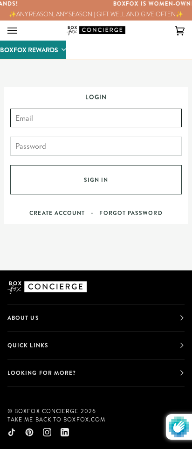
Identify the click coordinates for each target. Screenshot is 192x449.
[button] (33, 50)
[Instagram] (47, 432)
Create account (57, 213)
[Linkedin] (65, 432)
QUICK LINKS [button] (27, 345)
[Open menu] (21, 31)
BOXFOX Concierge (46, 411)
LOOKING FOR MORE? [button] (41, 373)
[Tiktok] (11, 432)
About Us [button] (23, 318)
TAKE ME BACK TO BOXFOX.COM (56, 419)
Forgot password (130, 213)
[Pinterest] (29, 432)
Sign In (96, 180)
